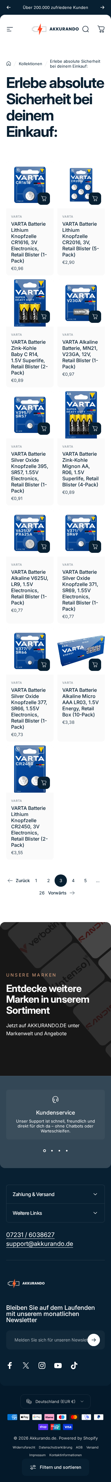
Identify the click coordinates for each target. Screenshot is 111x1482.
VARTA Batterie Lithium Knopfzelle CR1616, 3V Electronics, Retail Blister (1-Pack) (29, 242)
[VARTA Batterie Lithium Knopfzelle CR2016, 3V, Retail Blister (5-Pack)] (81, 184)
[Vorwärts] (102, 7)
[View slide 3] (59, 1150)
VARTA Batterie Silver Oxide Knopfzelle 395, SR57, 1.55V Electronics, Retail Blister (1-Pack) (29, 472)
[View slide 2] (52, 1150)
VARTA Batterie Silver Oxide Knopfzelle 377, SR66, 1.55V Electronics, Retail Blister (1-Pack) (29, 708)
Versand (92, 1447)
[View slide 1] (44, 1150)
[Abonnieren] (94, 1340)
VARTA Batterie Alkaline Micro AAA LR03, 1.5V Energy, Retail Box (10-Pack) (80, 702)
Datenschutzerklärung (55, 1447)
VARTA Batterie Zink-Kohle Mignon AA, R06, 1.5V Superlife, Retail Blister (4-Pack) (80, 469)
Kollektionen (30, 63)
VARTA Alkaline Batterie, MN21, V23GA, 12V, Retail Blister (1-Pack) (80, 354)
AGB (79, 1447)
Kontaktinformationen (65, 1455)
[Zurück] (8, 7)
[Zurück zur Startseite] (8, 63)
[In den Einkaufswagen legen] (44, 198)
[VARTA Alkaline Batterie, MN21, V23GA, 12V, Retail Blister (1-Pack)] (81, 303)
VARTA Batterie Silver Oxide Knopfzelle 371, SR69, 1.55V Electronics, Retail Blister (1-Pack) (80, 590)
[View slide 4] (66, 1150)
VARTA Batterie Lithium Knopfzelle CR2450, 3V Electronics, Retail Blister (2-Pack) (29, 826)
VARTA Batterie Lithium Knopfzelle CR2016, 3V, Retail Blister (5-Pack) (80, 239)
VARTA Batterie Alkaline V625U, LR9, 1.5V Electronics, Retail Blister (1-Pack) (29, 587)
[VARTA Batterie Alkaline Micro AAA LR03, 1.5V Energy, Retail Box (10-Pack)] (81, 651)
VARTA (16, 216)
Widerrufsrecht (24, 1447)
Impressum (37, 1455)
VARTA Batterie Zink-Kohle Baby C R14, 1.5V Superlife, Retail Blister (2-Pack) (29, 357)
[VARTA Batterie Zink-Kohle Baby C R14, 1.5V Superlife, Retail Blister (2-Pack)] (30, 303)
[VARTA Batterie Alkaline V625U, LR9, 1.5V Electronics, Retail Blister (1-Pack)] (30, 533)
